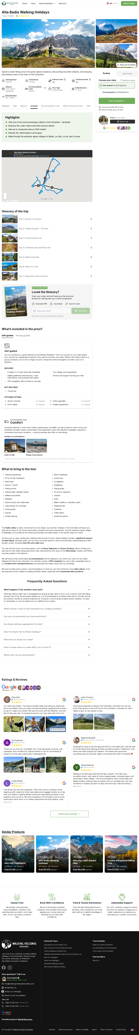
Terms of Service (106, 1029)
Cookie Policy (121, 1029)
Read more (8, 802)
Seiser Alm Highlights (51, 960)
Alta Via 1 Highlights (51, 957)
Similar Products (13, 832)
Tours (33, 3)
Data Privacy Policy (65, 1029)
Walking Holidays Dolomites (23, 1029)
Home (24, 3)
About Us (62, 3)
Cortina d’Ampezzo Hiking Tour (55, 951)
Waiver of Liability (82, 1029)
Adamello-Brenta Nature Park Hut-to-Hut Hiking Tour (63, 954)
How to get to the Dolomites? (103, 951)
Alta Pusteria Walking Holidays (55, 967)
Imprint (94, 1029)
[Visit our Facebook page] (4, 968)
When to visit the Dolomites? (103, 945)
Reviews (52, 1029)
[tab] (106, 73)
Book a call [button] (124, 121)
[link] (19, 987)
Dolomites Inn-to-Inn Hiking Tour (55, 945)
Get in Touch (129, 3)
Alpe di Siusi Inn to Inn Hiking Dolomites (58, 948)
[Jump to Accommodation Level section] (45, 88)
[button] (22, 16)
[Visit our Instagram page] (10, 968)
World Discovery (25, 1019)
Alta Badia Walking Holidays (54, 963)
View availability (115, 101)
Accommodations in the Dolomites (105, 948)
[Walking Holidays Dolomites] (19, 944)
